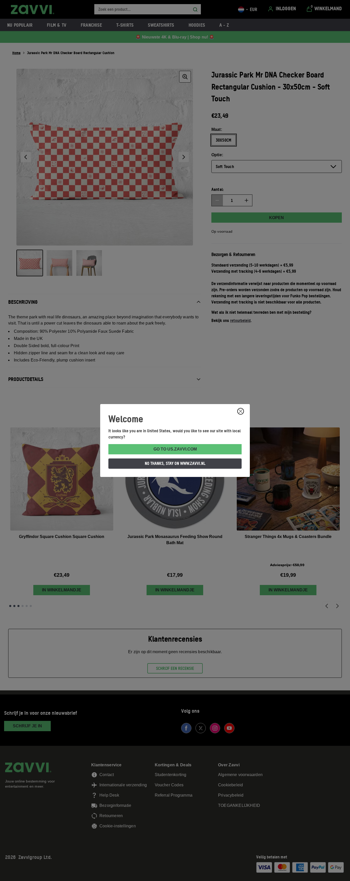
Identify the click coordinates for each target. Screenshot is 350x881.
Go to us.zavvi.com (175, 449)
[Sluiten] (241, 411)
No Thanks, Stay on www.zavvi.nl (175, 463)
